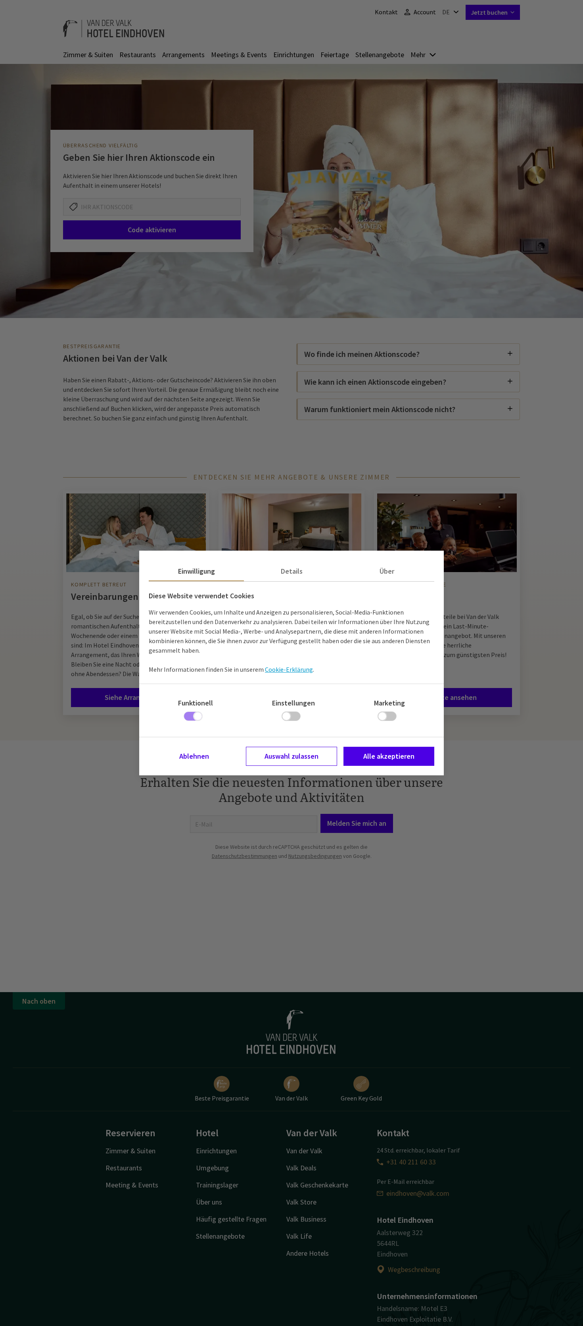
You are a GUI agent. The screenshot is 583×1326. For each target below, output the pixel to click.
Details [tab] (292, 571)
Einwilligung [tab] (196, 571)
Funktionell (195, 702)
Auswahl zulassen (291, 756)
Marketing (389, 702)
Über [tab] (387, 571)
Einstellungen (293, 702)
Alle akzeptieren (388, 756)
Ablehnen (194, 756)
